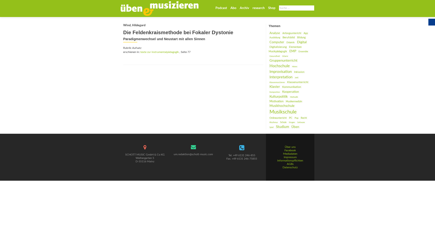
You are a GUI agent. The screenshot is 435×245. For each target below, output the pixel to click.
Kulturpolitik (278, 96)
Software (301, 122)
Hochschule (279, 66)
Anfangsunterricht (291, 33)
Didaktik (290, 43)
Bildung (301, 37)
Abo (233, 8)
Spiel (271, 127)
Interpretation (280, 77)
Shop (271, 8)
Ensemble (303, 52)
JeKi (296, 78)
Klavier (274, 86)
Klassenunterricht (297, 82)
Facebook (290, 150)
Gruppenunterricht (283, 60)
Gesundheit (274, 56)
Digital (302, 42)
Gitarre (285, 56)
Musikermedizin (294, 101)
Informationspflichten (290, 160)
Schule (283, 122)
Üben (295, 127)
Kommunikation (291, 87)
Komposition (274, 92)
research (259, 8)
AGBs (290, 164)
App (306, 33)
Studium (282, 127)
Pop (296, 118)
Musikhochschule (281, 106)
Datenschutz (290, 167)
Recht (304, 118)
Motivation (276, 101)
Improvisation (280, 72)
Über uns (290, 147)
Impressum (290, 157)
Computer (276, 42)
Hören (294, 67)
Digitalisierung (278, 47)
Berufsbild (289, 37)
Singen (292, 122)
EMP (292, 51)
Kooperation (290, 91)
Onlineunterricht (278, 118)
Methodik (294, 97)
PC (290, 118)
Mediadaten (290, 153)
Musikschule (283, 112)
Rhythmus (273, 122)
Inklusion (299, 72)
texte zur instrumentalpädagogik (159, 52)
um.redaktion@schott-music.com (193, 154)
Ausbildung (274, 37)
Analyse (274, 33)
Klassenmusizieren (277, 82)
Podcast (221, 8)
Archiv (244, 8)
